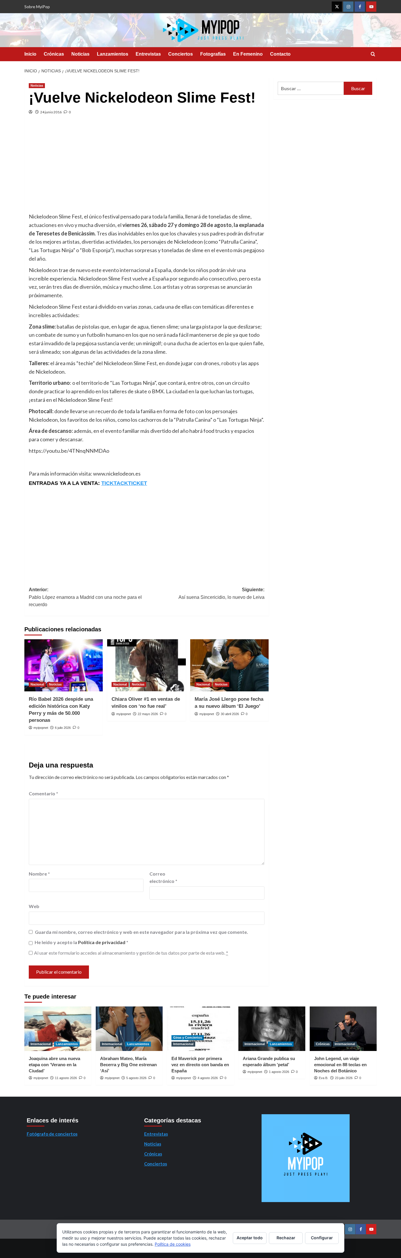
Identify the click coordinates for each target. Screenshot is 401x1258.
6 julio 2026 (63, 727)
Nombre (39, 873)
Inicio (30, 54)
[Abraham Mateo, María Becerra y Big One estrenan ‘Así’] (129, 1028)
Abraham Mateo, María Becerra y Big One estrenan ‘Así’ (128, 1064)
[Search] (373, 54)
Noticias (80, 54)
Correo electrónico (163, 877)
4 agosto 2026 (208, 1078)
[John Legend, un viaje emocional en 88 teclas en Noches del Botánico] (343, 1028)
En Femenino (248, 54)
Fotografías (213, 54)
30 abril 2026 (230, 714)
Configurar (322, 1237)
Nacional (37, 684)
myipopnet (40, 727)
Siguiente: (221, 593)
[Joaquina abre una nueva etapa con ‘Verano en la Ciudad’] (57, 1028)
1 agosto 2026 (279, 1072)
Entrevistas (148, 54)
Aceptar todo (250, 1237)
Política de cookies (173, 1244)
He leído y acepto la (81, 942)
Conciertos (180, 54)
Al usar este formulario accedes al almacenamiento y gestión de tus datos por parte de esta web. (131, 953)
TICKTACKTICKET (124, 483)
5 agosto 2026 (136, 1078)
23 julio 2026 (344, 1078)
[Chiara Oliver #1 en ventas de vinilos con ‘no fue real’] (146, 665)
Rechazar (286, 1237)
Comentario (43, 793)
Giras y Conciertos (187, 1037)
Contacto (280, 54)
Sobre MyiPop (37, 6)
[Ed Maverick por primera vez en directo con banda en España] (200, 1028)
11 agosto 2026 (66, 1078)
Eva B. (323, 1078)
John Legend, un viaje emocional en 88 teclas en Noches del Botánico (340, 1064)
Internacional (41, 1044)
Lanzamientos (112, 54)
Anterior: (85, 597)
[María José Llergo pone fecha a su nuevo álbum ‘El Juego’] (229, 665)
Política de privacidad (102, 942)
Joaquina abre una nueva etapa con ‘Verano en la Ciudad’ (54, 1064)
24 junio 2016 (51, 112)
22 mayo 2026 (148, 714)
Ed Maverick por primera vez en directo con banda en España (200, 1064)
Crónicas (54, 54)
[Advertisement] (146, 168)
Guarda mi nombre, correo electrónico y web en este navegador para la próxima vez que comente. (141, 932)
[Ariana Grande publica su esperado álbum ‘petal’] (271, 1028)
